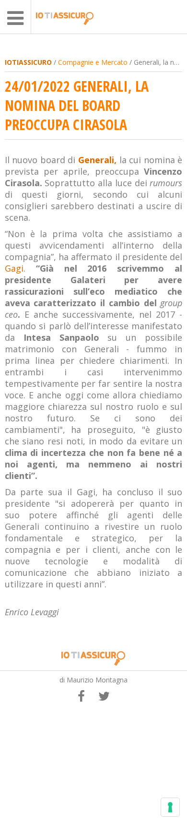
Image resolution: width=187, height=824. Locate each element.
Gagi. (15, 268)
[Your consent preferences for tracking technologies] (170, 807)
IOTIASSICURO (28, 62)
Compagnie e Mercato (93, 62)
